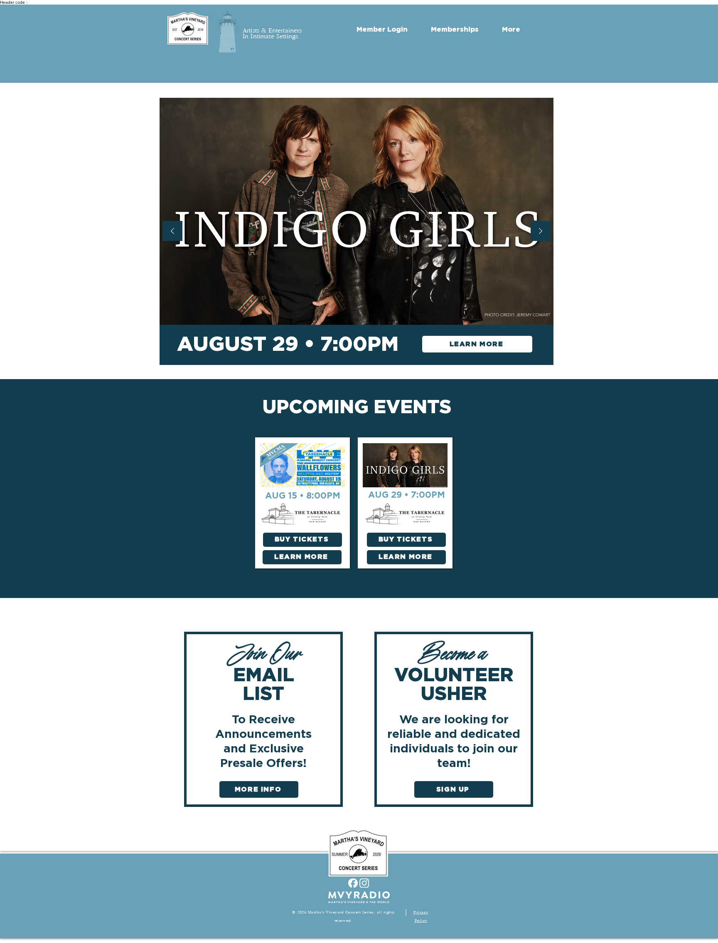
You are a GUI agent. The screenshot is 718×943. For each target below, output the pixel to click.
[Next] (541, 231)
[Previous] (172, 231)
